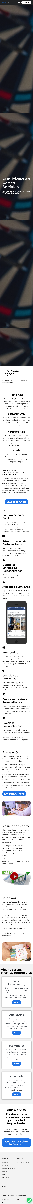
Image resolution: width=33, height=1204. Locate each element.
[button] (29, 1200)
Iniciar (16, 1002)
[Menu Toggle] (19, 2)
